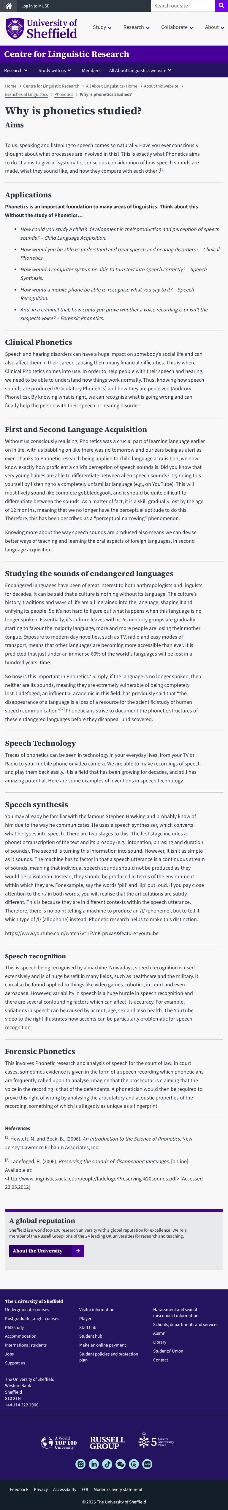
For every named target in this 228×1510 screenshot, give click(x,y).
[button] (17, 70)
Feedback (19, 1489)
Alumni (160, 1333)
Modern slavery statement (118, 1489)
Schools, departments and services (185, 1325)
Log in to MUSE (35, 6)
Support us (15, 1363)
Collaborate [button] (174, 27)
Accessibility (64, 1489)
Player (85, 1319)
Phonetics (63, 94)
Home (11, 86)
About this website (161, 86)
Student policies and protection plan (108, 1357)
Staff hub (87, 1328)
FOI (85, 1489)
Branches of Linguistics (26, 94)
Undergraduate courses (27, 1310)
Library (159, 1342)
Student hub (90, 1336)
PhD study (14, 1328)
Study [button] (99, 27)
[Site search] (221, 6)
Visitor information (96, 1310)
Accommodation (20, 1336)
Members (91, 70)
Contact (160, 1360)
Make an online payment (102, 1345)
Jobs (9, 1354)
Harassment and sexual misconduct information (175, 1313)
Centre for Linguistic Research (66, 54)
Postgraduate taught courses (32, 1319)
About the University (38, 1250)
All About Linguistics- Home (111, 86)
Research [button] (134, 27)
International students (26, 1345)
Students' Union (168, 1351)
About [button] (212, 27)
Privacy (41, 1489)
